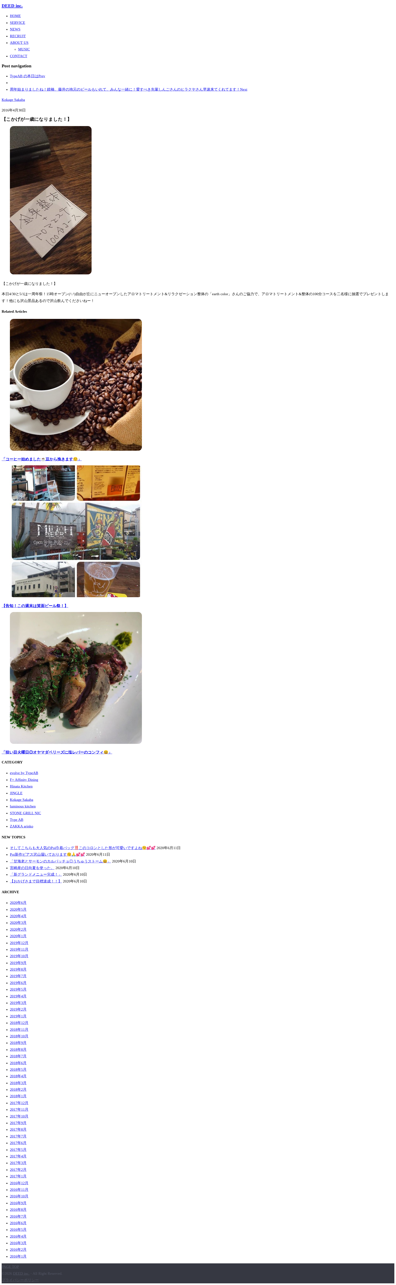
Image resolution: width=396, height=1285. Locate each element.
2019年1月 (18, 1016)
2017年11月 (19, 1109)
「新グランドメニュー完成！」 (36, 874)
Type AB (16, 820)
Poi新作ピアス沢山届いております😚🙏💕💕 (47, 854)
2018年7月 (18, 1056)
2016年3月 (18, 1243)
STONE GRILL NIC (25, 813)
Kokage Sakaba (13, 100)
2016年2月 (18, 1250)
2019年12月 (19, 943)
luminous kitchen (23, 806)
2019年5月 (18, 989)
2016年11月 (19, 1190)
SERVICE (17, 23)
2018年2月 (18, 1089)
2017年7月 (18, 1136)
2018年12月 (19, 1023)
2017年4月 (18, 1156)
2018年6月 (18, 1063)
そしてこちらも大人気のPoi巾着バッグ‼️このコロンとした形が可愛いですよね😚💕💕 (83, 848)
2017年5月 (18, 1150)
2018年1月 (18, 1096)
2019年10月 (19, 956)
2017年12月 (19, 1103)
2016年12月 (19, 1183)
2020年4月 (18, 916)
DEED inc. (12, 5)
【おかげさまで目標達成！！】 (36, 881)
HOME (15, 16)
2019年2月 (18, 1009)
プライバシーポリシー (20, 1280)
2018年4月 (18, 1076)
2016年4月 (18, 1236)
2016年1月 (18, 1256)
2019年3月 (18, 1003)
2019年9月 (18, 963)
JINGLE (16, 793)
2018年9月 (18, 1043)
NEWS (15, 29)
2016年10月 (19, 1196)
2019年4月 (18, 996)
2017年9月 (18, 1123)
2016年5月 (18, 1230)
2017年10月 (19, 1116)
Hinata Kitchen (21, 786)
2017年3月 (18, 1163)
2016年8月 (18, 1210)
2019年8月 (18, 969)
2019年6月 (18, 983)
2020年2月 (18, 929)
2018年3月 (18, 1083)
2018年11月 (19, 1030)
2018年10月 (19, 1036)
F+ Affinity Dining (24, 780)
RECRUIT (18, 36)
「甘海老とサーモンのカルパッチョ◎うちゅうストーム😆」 (60, 861)
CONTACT (18, 56)
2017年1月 (18, 1176)
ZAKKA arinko (21, 826)
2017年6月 (18, 1143)
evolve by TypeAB (24, 773)
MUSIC (24, 49)
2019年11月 (19, 949)
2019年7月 (18, 976)
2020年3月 (18, 923)
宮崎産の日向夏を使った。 (32, 868)
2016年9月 (18, 1203)
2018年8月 (18, 1049)
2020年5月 (18, 909)
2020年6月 (18, 903)
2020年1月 (18, 936)
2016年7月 (18, 1216)
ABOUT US (19, 43)
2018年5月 (18, 1069)
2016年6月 (18, 1223)
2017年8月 (18, 1129)
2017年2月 (18, 1170)
